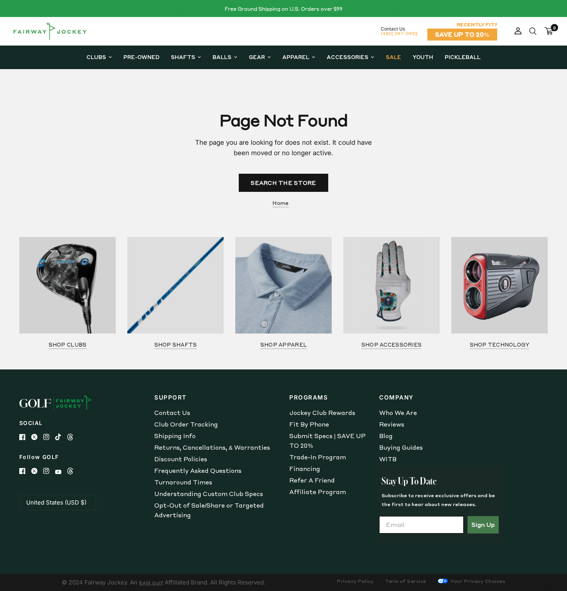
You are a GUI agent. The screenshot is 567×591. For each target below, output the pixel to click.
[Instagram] (49, 437)
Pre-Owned (141, 57)
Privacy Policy (355, 581)
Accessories (347, 57)
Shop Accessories (391, 344)
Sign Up (483, 524)
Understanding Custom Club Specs (208, 494)
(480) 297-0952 (399, 33)
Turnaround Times (183, 482)
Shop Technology (500, 344)
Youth (423, 57)
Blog (386, 436)
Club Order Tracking (186, 424)
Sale (393, 57)
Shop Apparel (283, 344)
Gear (257, 57)
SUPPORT (170, 397)
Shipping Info (175, 436)
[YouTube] (61, 472)
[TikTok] (61, 437)
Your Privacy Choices (477, 581)
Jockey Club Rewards (322, 413)
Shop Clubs (68, 344)
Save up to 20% (462, 34)
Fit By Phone (309, 424)
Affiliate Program (317, 492)
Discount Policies (180, 459)
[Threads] (73, 437)
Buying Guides (401, 447)
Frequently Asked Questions (197, 470)
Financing (304, 468)
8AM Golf (151, 583)
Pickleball (463, 57)
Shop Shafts (175, 344)
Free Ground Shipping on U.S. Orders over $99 (283, 8)
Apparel (295, 57)
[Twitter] (37, 437)
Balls (222, 57)
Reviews (391, 424)
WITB (388, 459)
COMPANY (396, 397)
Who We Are (398, 413)
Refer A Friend (312, 480)
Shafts (183, 57)
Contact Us (172, 413)
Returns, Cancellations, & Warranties (212, 447)
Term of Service (405, 581)
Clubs (96, 57)
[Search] (532, 31)
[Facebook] (25, 437)
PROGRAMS (308, 397)
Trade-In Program (317, 457)
